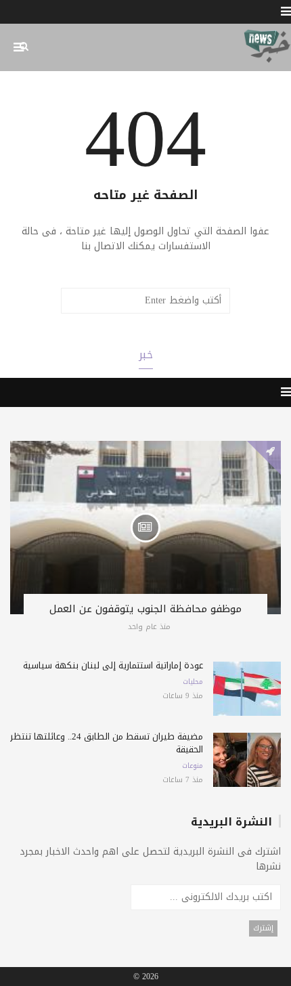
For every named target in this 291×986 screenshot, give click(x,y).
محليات (193, 682)
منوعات (192, 766)
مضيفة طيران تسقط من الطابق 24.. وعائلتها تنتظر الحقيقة (106, 743)
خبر (146, 354)
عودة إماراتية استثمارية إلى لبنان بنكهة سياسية (113, 665)
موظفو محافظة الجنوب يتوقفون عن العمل (145, 608)
